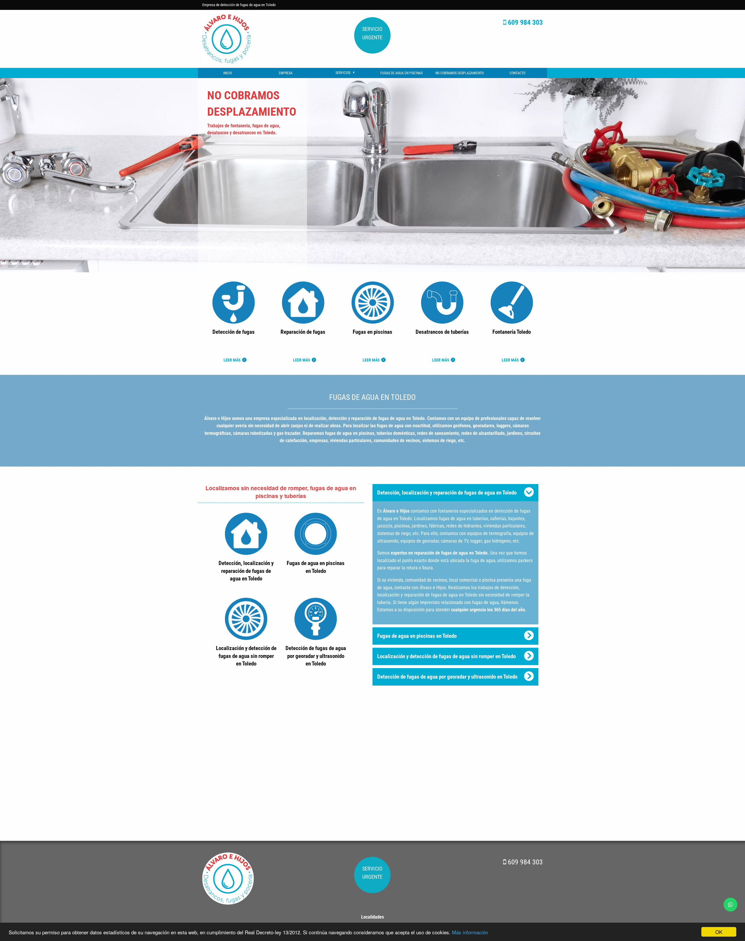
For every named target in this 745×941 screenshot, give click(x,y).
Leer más (232, 360)
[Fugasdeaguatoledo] (226, 38)
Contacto (517, 73)
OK (718, 931)
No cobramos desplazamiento (459, 73)
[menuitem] (227, 73)
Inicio (227, 73)
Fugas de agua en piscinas (401, 73)
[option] (372, 175)
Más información (470, 932)
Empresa (285, 73)
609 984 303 (524, 22)
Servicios (343, 73)
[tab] (455, 493)
